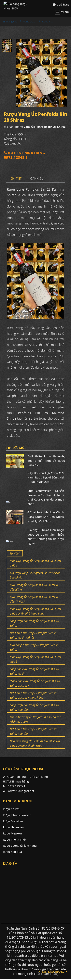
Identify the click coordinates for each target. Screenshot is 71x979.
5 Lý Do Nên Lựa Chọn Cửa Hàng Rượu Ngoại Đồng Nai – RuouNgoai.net (45, 477)
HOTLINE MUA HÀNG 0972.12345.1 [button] (24, 155)
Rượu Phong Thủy (14, 839)
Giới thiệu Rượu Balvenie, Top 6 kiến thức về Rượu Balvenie (46, 460)
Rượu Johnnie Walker (17, 815)
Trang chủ (11, 21)
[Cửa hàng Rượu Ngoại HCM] (20, 6)
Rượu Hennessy (13, 827)
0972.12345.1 (16, 786)
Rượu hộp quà (12, 852)
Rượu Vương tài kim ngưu (20, 845)
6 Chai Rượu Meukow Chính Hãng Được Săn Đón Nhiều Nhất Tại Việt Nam (45, 516)
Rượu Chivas (11, 809)
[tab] (16, 179)
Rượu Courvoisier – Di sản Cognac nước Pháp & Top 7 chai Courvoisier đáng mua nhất (45, 497)
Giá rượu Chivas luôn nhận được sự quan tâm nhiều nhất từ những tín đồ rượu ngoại (45, 536)
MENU (64, 12)
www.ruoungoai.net (21, 791)
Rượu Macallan (13, 821)
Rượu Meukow (12, 833)
